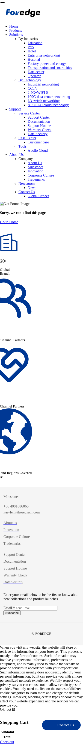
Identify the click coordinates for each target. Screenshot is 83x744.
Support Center (39, 117)
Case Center (27, 138)
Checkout (7, 742)
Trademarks (36, 179)
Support (15, 109)
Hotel (32, 51)
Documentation (39, 121)
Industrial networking (43, 84)
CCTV (33, 88)
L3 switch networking (44, 101)
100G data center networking (49, 97)
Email (9, 608)
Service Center (29, 113)
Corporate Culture (41, 175)
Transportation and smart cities (50, 68)
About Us (16, 155)
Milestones (35, 167)
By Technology (29, 80)
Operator (34, 76)
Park (31, 47)
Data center (36, 72)
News (32, 188)
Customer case (38, 142)
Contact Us (26, 192)
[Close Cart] (1, 713)
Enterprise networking (44, 55)
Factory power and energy (47, 64)
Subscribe (12, 613)
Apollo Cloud (38, 150)
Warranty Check (39, 130)
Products (15, 30)
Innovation (35, 171)
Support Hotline (39, 126)
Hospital (34, 59)
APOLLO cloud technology (48, 105)
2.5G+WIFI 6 (38, 92)
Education (35, 43)
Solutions (16, 35)
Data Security (37, 134)
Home (13, 26)
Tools (22, 146)
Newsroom (26, 183)
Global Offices (38, 196)
